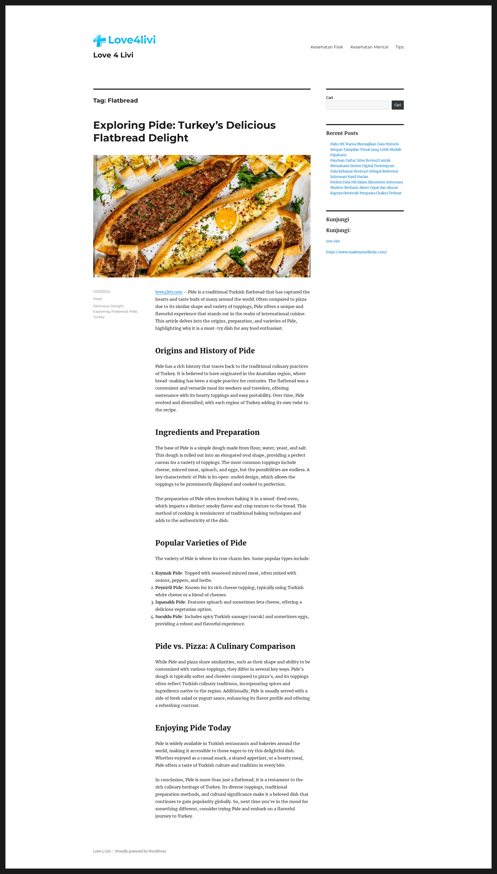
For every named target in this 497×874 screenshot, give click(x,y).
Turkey (99, 317)
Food (97, 299)
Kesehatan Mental (369, 47)
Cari (329, 98)
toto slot (333, 241)
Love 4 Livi (113, 55)
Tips (400, 47)
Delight (117, 306)
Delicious (101, 306)
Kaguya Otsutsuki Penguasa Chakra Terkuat (365, 193)
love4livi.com (168, 292)
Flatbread (119, 311)
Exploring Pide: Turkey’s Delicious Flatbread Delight (184, 131)
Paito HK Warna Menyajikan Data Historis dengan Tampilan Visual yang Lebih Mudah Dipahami (365, 149)
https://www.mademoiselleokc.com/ (356, 252)
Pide (133, 311)
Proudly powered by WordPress (140, 851)
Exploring (101, 311)
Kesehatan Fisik (327, 47)
